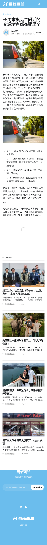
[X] (21, 507)
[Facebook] (26, 507)
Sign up (23, 525)
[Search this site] (39, 4)
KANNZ (14, 31)
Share (38, 32)
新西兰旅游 (7, 14)
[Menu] (43, 4)
